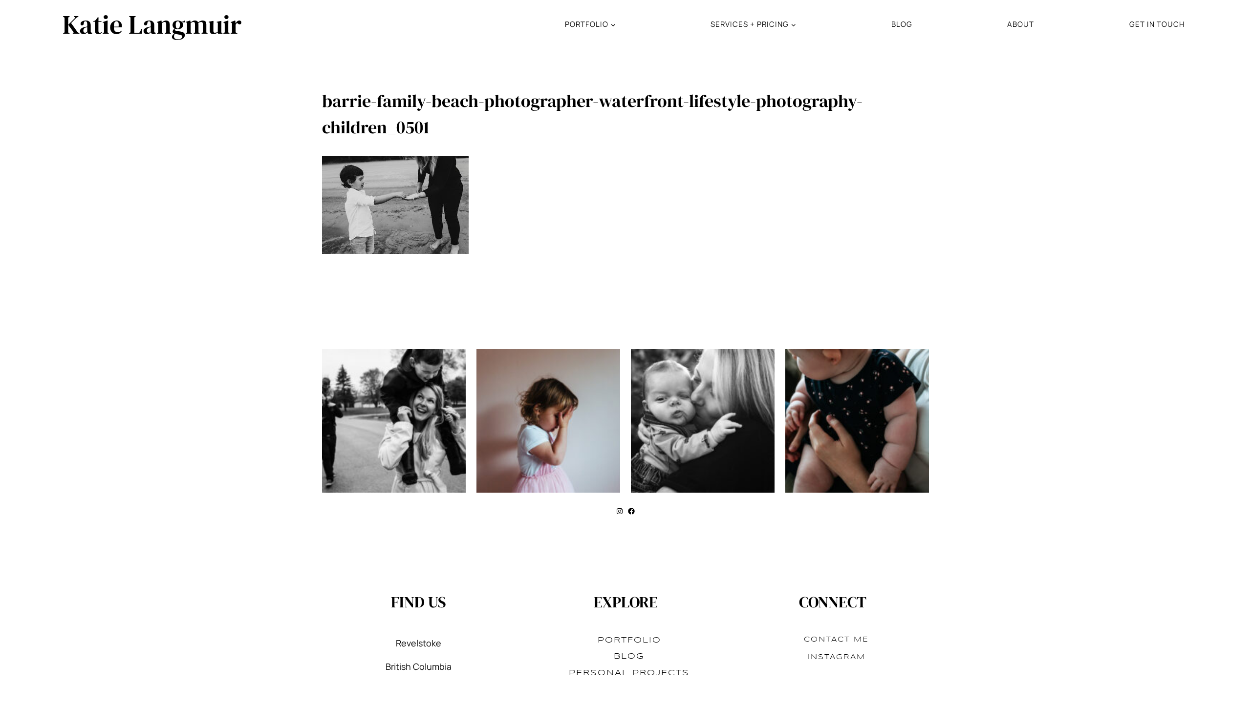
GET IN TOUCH (1157, 24)
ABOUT (1020, 24)
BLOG (901, 24)
